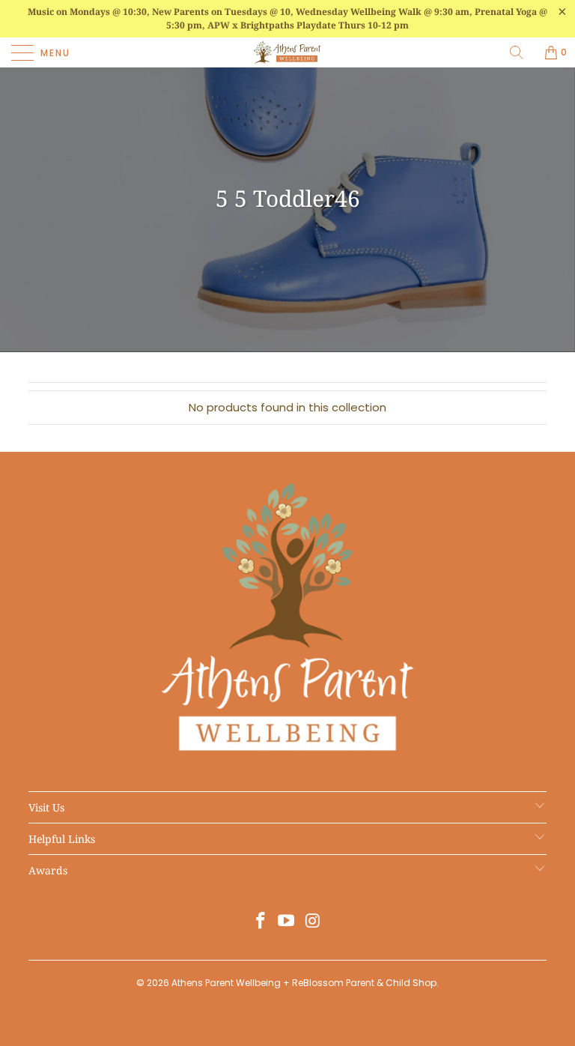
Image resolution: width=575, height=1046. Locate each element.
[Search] (521, 52)
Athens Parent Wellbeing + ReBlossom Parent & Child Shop (303, 982)
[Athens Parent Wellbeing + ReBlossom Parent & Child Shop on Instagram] (313, 922)
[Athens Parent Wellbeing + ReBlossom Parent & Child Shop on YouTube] (287, 922)
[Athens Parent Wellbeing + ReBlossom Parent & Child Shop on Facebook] (260, 922)
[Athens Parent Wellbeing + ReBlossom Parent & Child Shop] (287, 52)
